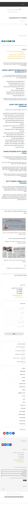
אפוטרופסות (22, 371)
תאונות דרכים (22, 411)
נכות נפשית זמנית (21, 361)
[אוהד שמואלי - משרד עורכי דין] (14, 9)
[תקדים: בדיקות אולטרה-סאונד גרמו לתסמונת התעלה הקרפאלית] (24, 237)
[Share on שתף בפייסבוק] (14, 41)
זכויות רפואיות (22, 386)
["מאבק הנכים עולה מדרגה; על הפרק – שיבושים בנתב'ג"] (24, 256)
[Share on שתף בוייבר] (4, 41)
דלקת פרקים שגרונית (20, 350)
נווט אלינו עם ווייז (18, 297)
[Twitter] (9, 497)
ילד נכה (23, 396)
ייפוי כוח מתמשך (21, 393)
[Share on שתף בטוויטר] (12, 41)
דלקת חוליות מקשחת (20, 354)
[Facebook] (11, 497)
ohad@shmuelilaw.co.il (17, 295)
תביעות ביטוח (22, 420)
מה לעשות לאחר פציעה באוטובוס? (16, 54)
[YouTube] (19, 497)
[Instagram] (17, 497)
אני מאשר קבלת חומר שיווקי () (17, 478)
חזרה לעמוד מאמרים (22, 35)
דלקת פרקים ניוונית (20, 346)
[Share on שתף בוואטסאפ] (8, 41)
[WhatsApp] (22, 497)
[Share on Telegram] (2, 41)
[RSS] (5, 497)
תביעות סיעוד (22, 423)
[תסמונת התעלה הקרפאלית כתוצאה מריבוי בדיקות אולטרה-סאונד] (24, 229)
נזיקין (24, 399)
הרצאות (23, 380)
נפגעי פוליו (23, 408)
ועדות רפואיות (22, 383)
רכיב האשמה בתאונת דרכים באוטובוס (16, 58)
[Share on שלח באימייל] (10, 41)
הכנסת (23, 377)
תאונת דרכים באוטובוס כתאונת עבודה (16, 56)
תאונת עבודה (22, 417)
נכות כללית (22, 405)
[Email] (7, 497)
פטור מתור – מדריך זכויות (19, 358)
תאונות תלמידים (21, 414)
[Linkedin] (13, 497)
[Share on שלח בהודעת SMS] (6, 41)
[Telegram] (20, 497)
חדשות (23, 389)
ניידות (24, 402)
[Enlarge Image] (24, 219)
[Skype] (15, 497)
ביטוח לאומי (22, 374)
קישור (11, 478)
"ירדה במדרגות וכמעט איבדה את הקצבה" (16, 268)
